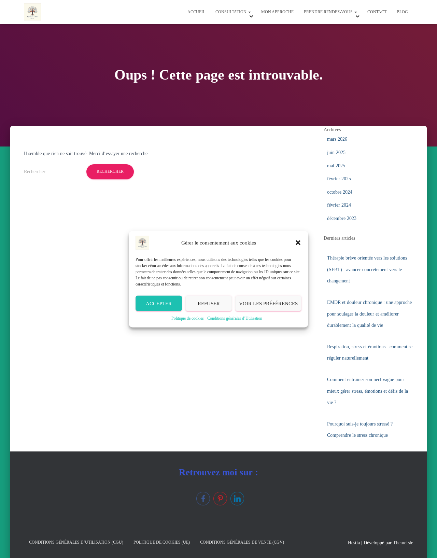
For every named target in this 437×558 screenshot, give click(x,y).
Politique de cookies (187, 318)
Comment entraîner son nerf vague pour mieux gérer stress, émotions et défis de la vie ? (367, 391)
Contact (376, 12)
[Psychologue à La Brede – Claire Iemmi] (32, 11)
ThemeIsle (403, 542)
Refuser (209, 303)
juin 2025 (336, 152)
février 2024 (339, 205)
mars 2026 (337, 139)
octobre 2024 (339, 192)
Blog (402, 12)
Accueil (196, 12)
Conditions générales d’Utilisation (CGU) (76, 542)
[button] (298, 242)
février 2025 (339, 178)
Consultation (231, 12)
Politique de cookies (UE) (161, 542)
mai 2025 (336, 165)
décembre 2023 (341, 218)
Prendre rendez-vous (329, 12)
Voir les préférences (268, 303)
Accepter (159, 303)
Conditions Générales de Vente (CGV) (242, 542)
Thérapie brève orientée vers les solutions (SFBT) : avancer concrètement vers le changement (367, 269)
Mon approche (277, 12)
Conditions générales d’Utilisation (234, 318)
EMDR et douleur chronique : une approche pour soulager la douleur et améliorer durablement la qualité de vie (369, 314)
